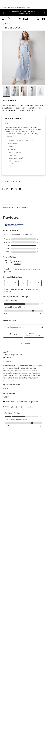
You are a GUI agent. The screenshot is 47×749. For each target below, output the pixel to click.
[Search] (38, 18)
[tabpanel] (23, 321)
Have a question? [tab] (23, 207)
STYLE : (7, 123)
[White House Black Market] (23, 19)
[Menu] (3, 19)
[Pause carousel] (45, 12)
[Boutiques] (8, 18)
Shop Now (20, 13)
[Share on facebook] (12, 189)
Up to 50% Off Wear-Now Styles (23, 11)
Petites (7, 24)
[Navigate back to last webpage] (3, 24)
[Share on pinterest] (20, 189)
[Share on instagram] (16, 189)
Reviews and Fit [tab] (8, 207)
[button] (43, 18)
